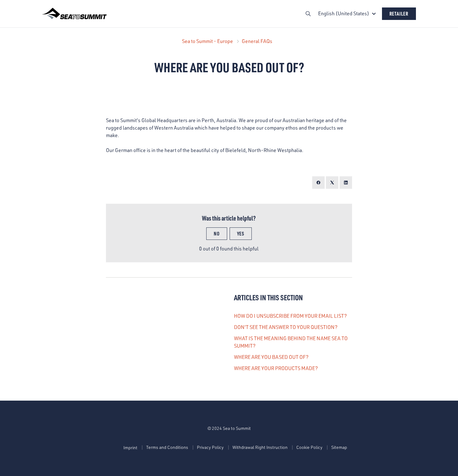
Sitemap (339, 447)
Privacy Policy (210, 447)
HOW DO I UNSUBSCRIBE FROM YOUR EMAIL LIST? (290, 316)
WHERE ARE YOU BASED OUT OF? (271, 357)
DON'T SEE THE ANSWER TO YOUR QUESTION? (285, 327)
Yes (240, 233)
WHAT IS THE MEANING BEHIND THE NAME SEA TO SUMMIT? (291, 342)
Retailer (398, 13)
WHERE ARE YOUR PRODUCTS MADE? (276, 368)
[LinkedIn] (346, 182)
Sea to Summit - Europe (207, 41)
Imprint (130, 447)
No (217, 233)
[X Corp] (332, 182)
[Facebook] (318, 182)
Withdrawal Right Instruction (260, 447)
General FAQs (257, 41)
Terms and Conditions (167, 447)
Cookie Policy (309, 447)
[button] (348, 13)
